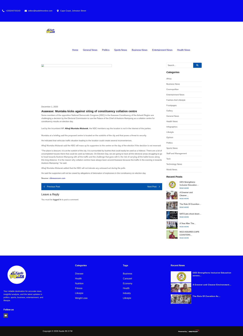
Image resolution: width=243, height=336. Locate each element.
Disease (79, 274)
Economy (127, 284)
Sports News (120, 50)
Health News (183, 50)
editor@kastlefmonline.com (40, 11)
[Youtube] (6, 315)
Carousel (127, 279)
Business (127, 274)
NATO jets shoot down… (190, 214)
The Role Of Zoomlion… (190, 204)
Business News (139, 50)
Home (75, 50)
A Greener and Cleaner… (186, 193)
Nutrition (79, 284)
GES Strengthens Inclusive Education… (189, 183)
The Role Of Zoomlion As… (206, 296)
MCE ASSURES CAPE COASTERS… (189, 233)
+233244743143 (13, 11)
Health (78, 279)
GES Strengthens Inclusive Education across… (212, 274)
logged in (57, 199)
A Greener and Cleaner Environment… (212, 285)
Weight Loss (81, 298)
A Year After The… (188, 223)
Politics (105, 50)
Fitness (78, 288)
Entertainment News (162, 50)
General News (90, 50)
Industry (127, 293)
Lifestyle (79, 293)
